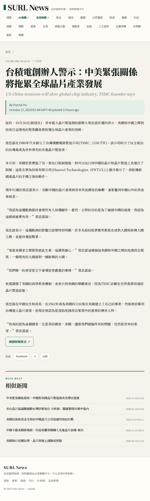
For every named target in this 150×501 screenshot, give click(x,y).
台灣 (45, 26)
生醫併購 (121, 26)
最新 (9, 35)
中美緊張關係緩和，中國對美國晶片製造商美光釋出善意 (42, 398)
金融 (89, 26)
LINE (45, 356)
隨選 (21, 35)
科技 (136, 17)
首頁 (8, 52)
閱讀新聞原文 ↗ (19, 341)
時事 (112, 17)
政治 (58, 17)
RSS (31, 480)
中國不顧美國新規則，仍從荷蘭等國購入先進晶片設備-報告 (44, 430)
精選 (9, 26)
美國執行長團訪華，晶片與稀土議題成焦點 (34, 440)
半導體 (137, 26)
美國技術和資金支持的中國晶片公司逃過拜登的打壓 (40, 419)
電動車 (76, 26)
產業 (33, 26)
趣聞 (82, 17)
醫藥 (124, 17)
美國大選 (60, 26)
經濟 (70, 17)
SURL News (28, 7)
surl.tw (31, 488)
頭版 (9, 17)
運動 (21, 26)
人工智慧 (104, 26)
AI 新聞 (22, 17)
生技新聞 (41, 17)
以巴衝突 (97, 17)
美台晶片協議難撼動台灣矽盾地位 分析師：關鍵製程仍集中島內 (47, 408)
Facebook (21, 356)
